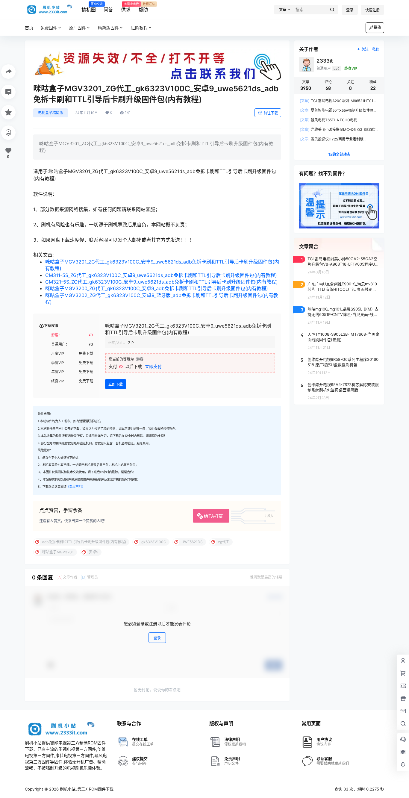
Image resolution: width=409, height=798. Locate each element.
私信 (375, 49)
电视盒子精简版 (50, 112)
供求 (126, 7)
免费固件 (48, 27)
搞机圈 (88, 7)
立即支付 (153, 366)
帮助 (143, 7)
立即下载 (115, 384)
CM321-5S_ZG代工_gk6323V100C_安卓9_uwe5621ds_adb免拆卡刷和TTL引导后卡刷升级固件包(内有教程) (161, 282)
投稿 (377, 27)
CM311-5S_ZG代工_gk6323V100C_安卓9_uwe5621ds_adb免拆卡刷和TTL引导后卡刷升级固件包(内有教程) (161, 275)
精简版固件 (108, 27)
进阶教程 (139, 27)
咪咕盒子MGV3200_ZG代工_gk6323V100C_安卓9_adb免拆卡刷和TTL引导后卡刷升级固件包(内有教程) (156, 288)
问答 (108, 10)
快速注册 (372, 10)
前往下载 (270, 113)
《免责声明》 (75, 487)
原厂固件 (77, 27)
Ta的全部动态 (339, 154)
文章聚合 (308, 246)
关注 (365, 49)
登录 (349, 10)
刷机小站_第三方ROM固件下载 (86, 789)
